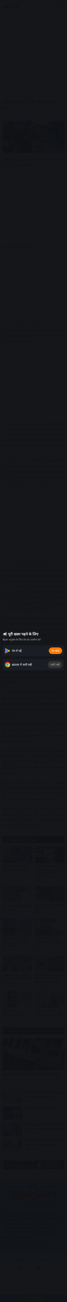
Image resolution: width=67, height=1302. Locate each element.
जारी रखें (54, 665)
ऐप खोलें (55, 650)
